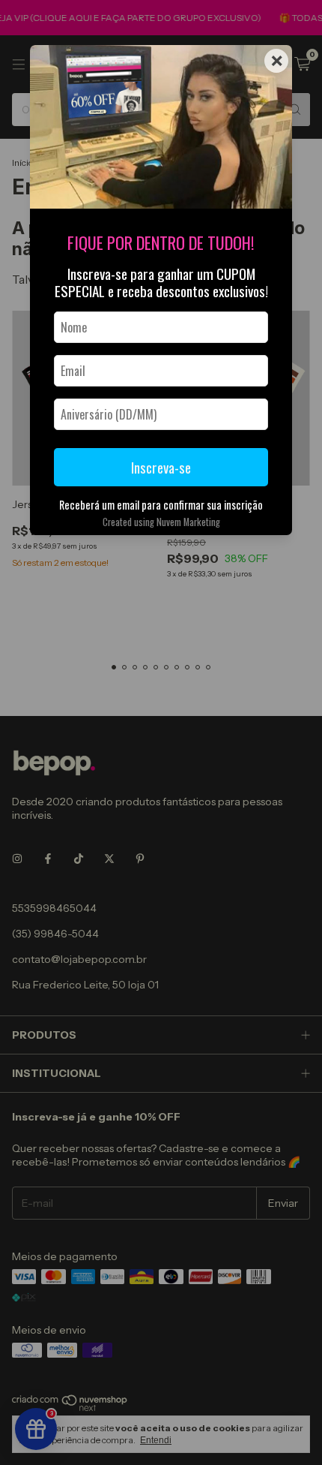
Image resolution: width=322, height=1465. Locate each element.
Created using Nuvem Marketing (161, 522)
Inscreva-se (161, 467)
